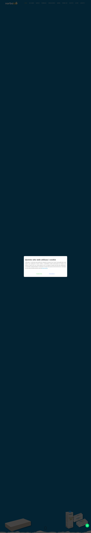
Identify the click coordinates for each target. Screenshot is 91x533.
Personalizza (52, 273)
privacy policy (45, 268)
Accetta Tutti (39, 273)
